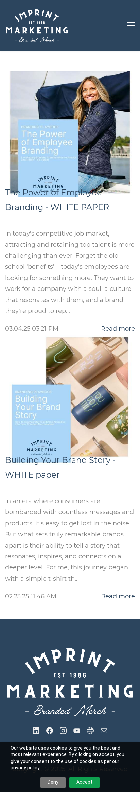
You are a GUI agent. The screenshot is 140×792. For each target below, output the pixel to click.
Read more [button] (118, 329)
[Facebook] (50, 730)
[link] (70, 648)
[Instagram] (63, 730)
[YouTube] (77, 730)
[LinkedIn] (36, 730)
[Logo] (37, 25)
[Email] (104, 730)
